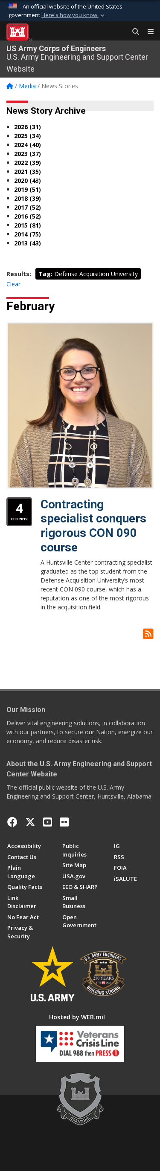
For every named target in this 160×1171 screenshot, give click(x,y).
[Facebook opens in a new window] (12, 822)
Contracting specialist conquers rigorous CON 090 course (93, 525)
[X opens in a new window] (30, 822)
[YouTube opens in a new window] (47, 822)
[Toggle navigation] (147, 32)
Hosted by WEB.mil (77, 1017)
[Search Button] (132, 32)
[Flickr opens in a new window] (64, 822)
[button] (73, 15)
